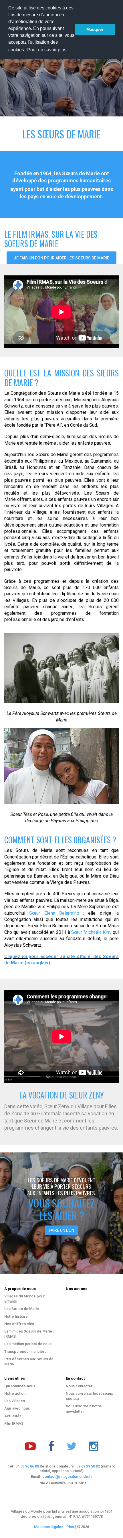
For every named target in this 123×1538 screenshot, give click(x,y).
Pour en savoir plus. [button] (47, 49)
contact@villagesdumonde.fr (67, 1476)
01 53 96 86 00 (27, 1466)
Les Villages (14, 1401)
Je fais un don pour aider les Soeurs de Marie (61, 258)
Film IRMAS (13, 1423)
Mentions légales (48, 1527)
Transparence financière (25, 1351)
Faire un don (61, 1230)
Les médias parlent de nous (27, 1344)
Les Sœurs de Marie (21, 1309)
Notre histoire (16, 1316)
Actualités (12, 1416)
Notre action (14, 1393)
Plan (70, 1527)
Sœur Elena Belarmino (54, 913)
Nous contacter (79, 1386)
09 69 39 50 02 (88, 1466)
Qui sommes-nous (19, 1386)
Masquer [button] (94, 29)
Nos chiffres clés (19, 1324)
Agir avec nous (17, 1408)
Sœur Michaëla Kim (90, 932)
